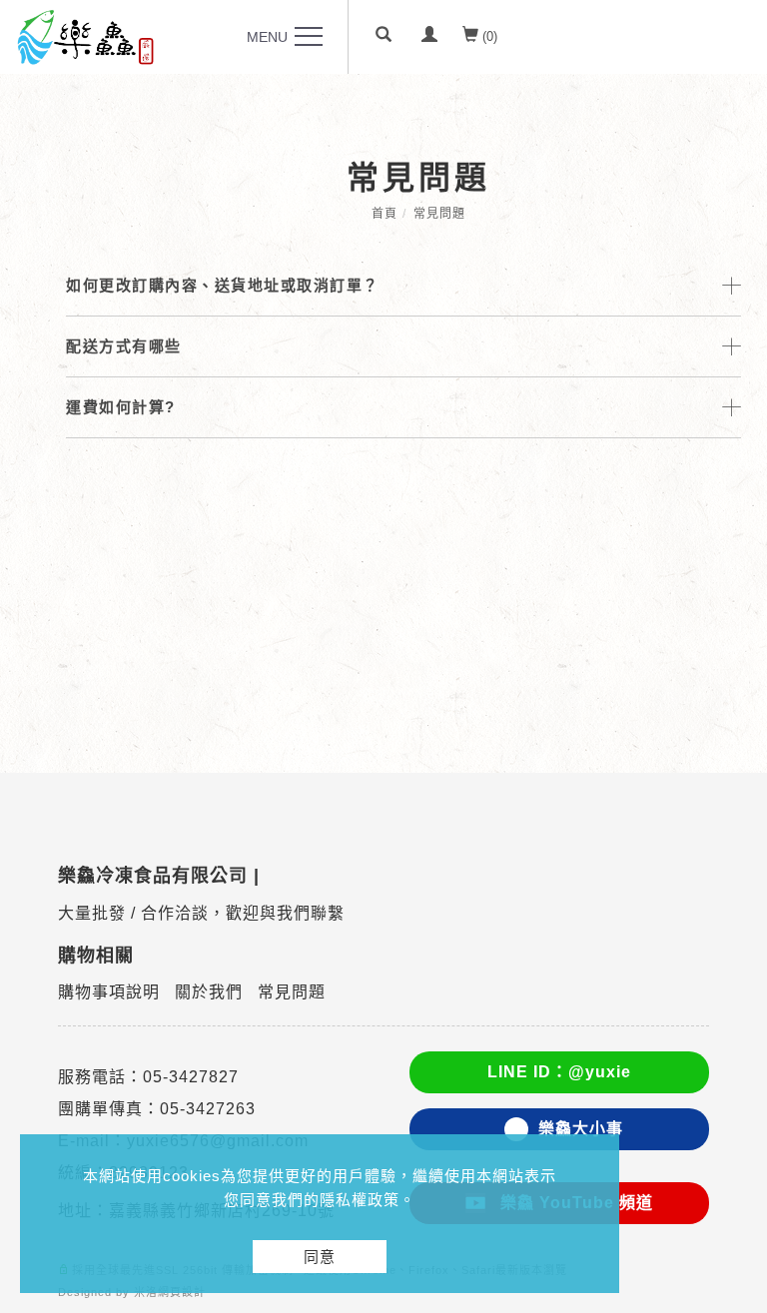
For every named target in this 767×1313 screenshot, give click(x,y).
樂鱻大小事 (580, 1128)
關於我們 (209, 992)
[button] (383, 37)
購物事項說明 (109, 992)
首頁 (384, 214)
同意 (320, 1256)
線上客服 (729, 1038)
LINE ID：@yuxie (559, 1071)
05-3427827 (191, 1076)
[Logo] (85, 35)
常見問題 (439, 214)
